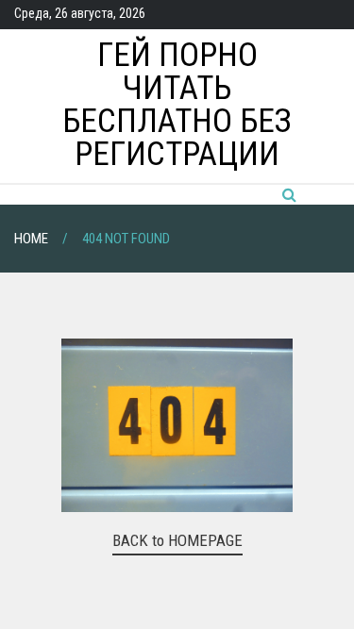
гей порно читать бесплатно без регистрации (177, 105)
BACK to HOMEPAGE (177, 540)
